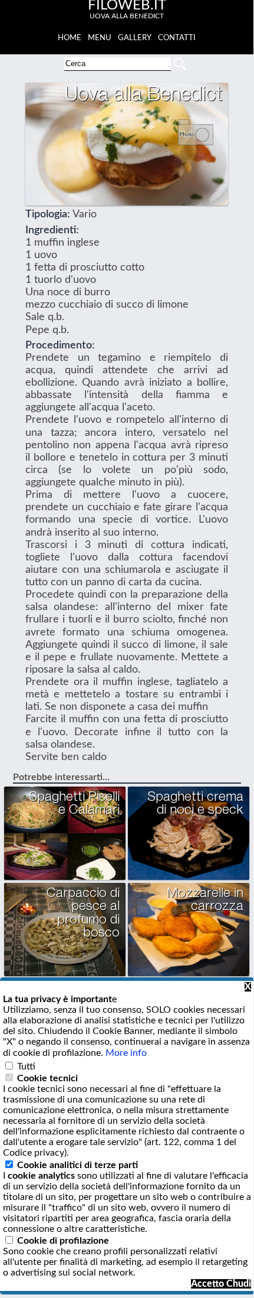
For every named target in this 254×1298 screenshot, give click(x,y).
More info (126, 1053)
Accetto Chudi (221, 1284)
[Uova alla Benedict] (200, 139)
